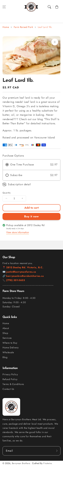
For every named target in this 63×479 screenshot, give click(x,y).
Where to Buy (10, 342)
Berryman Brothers (21, 463)
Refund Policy (10, 379)
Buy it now (31, 216)
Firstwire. (47, 463)
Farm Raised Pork (23, 27)
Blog (5, 357)
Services (7, 338)
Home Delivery (11, 347)
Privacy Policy (10, 374)
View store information (17, 232)
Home (6, 27)
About (6, 328)
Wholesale (8, 352)
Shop (5, 333)
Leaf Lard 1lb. (45, 27)
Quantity (7, 192)
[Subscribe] (56, 450)
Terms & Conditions (13, 384)
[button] (4, 7)
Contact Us (8, 389)
